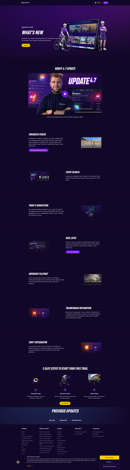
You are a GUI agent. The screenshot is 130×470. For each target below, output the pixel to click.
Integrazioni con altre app (27, 440)
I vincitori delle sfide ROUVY (45, 450)
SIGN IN (105, 2)
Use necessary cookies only (109, 466)
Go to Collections (72, 252)
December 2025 (76, 420)
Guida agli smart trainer (44, 452)
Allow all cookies (109, 457)
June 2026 (52, 420)
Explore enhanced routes (38, 150)
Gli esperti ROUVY (78, 434)
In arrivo (23, 451)
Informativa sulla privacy (62, 451)
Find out (26, 45)
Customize (108, 462)
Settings (29, 465)
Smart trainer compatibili (27, 436)
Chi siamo (59, 434)
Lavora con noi (60, 436)
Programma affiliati (61, 440)
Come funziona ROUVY (26, 438)
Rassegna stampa (61, 447)
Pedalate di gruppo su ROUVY (45, 448)
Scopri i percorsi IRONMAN (45, 438)
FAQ (22, 447)
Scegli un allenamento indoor (45, 436)
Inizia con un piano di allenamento (46, 446)
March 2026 (63, 420)
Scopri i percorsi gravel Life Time (46, 440)
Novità (23, 434)
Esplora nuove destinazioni (45, 434)
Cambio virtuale (25, 442)
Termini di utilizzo (61, 453)
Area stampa (60, 442)
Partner (58, 438)
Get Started (65, 403)
